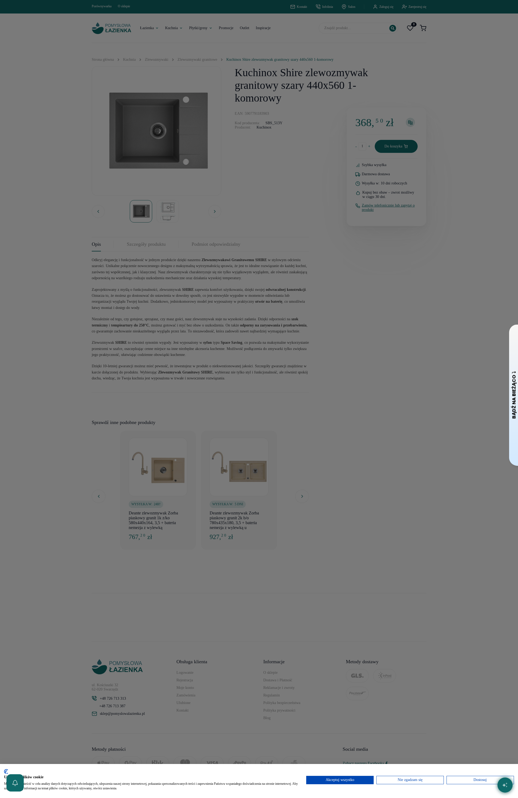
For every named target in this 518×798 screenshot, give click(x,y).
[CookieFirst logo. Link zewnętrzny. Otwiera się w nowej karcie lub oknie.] (6, 771)
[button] (15, 783)
